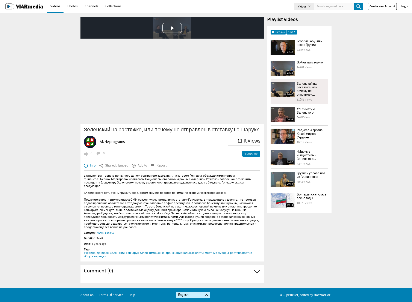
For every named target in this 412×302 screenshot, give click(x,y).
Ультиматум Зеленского (306, 111)
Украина (89, 253)
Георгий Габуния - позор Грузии (309, 43)
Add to (142, 165)
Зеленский (117, 253)
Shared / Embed (116, 165)
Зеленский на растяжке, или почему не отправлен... (307, 89)
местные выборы (217, 253)
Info (93, 165)
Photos (72, 6)
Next (290, 32)
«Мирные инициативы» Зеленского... (306, 155)
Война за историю (310, 62)
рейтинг (235, 253)
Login (404, 6)
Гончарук (132, 253)
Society (109, 233)
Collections (113, 6)
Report (162, 165)
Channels (91, 6)
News (100, 233)
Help (132, 295)
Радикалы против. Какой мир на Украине (310, 134)
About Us (87, 295)
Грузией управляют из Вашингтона (311, 175)
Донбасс (103, 253)
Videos (55, 6)
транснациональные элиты (185, 253)
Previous (279, 32)
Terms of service (111, 295)
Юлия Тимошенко (152, 253)
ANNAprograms (112, 141)
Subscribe (251, 154)
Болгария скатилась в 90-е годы (311, 196)
